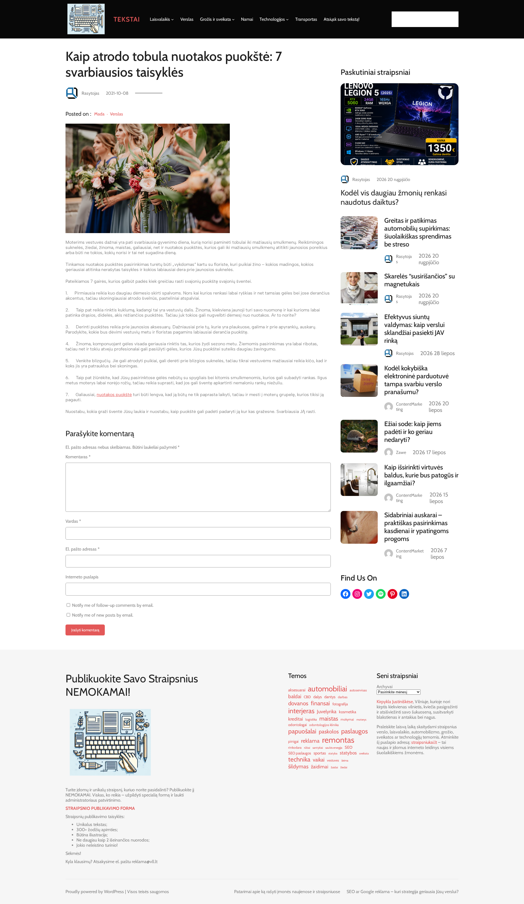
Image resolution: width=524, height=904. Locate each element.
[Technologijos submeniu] (287, 19)
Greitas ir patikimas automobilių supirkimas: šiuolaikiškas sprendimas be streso (417, 232)
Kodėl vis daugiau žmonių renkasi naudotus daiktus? (394, 197)
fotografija (340, 704)
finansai (320, 703)
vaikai (318, 760)
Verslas (116, 114)
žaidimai (319, 766)
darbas (342, 697)
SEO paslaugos (299, 753)
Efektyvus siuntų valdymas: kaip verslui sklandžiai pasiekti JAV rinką (414, 328)
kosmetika (347, 711)
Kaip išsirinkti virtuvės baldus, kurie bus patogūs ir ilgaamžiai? (421, 475)
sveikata (364, 753)
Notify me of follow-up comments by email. (112, 605)
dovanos (298, 703)
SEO (348, 747)
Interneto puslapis (82, 576)
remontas (338, 740)
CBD (307, 697)
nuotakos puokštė (114, 394)
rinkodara (295, 747)
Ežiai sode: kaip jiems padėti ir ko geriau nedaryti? (412, 432)
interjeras (301, 711)
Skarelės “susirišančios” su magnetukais (419, 280)
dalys (317, 696)
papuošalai (302, 731)
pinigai (293, 741)
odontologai (297, 724)
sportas (320, 753)
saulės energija (333, 748)
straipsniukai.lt (424, 742)
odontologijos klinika (324, 725)
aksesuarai (296, 690)
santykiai (317, 748)
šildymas (298, 766)
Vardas (73, 521)
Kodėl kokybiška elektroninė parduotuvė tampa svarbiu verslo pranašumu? (416, 380)
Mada (99, 114)
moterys (361, 719)
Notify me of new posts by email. (102, 615)
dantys (329, 696)
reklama (310, 741)
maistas (328, 718)
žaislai (334, 767)
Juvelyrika (327, 711)
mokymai (347, 719)
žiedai (343, 767)
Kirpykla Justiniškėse (395, 701)
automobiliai (327, 688)
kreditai (295, 719)
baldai (294, 696)
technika (299, 759)
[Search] (452, 19)
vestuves (333, 760)
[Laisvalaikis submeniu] (172, 19)
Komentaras (78, 456)
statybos (348, 753)
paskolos (329, 731)
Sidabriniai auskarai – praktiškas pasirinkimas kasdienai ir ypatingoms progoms (416, 527)
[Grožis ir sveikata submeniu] (233, 19)
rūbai (307, 748)
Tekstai (127, 19)
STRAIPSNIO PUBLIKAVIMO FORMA (100, 808)
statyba (332, 753)
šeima (344, 760)
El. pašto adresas (83, 549)
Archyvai (384, 686)
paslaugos (354, 731)
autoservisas (358, 690)
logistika (311, 719)
